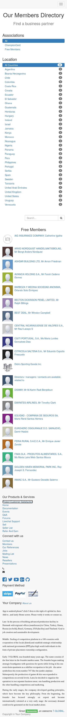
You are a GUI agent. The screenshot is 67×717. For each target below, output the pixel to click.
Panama (33, 149)
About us (27, 603)
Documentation (10, 508)
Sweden (33, 179)
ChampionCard (12, 45)
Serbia (33, 170)
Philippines (33, 162)
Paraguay (33, 153)
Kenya (33, 132)
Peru (33, 158)
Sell (4, 524)
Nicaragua (33, 141)
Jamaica (33, 128)
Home (5, 505)
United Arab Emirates (33, 187)
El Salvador (33, 98)
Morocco (33, 137)
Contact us (7, 540)
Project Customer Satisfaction (17, 501)
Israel (33, 124)
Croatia (33, 90)
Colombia (33, 82)
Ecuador (33, 94)
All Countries (33, 65)
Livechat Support (11, 521)
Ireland (33, 120)
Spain (33, 175)
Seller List (7, 527)
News (5, 557)
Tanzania (33, 183)
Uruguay (33, 200)
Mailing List (8, 553)
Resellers (7, 560)
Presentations (9, 563)
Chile (33, 77)
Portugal (33, 166)
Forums (6, 518)
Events (5, 511)
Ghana (33, 103)
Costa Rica (33, 86)
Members (7, 544)
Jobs (4, 550)
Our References (10, 547)
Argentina (33, 69)
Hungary (33, 115)
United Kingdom (33, 191)
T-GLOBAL (58, 710)
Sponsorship (32, 711)
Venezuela (33, 204)
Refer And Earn (10, 531)
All (6, 40)
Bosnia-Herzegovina (33, 73)
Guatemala (33, 107)
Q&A (4, 514)
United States (33, 196)
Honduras (33, 111)
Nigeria (33, 145)
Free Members (12, 49)
